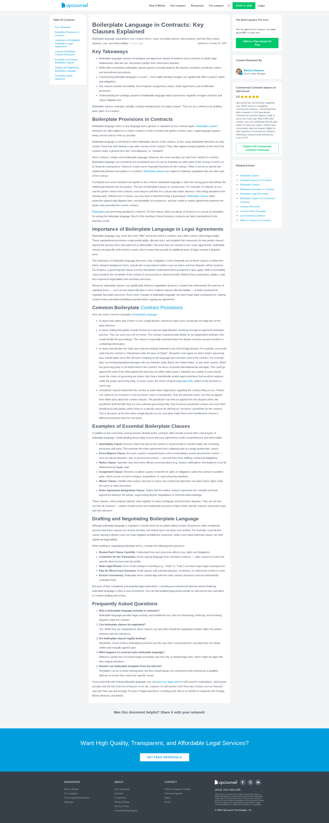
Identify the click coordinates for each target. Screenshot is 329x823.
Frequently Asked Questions (63, 77)
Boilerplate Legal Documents (254, 193)
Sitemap (68, 802)
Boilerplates (98, 211)
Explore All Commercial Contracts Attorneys (257, 148)
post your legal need (168, 681)
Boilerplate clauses (154, 171)
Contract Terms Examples (253, 211)
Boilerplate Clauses (249, 175)
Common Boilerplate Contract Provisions (65, 53)
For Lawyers (216, 5)
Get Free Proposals (164, 757)
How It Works (157, 5)
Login (261, 5)
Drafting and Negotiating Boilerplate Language (67, 69)
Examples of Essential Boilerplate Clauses (66, 61)
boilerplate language (146, 314)
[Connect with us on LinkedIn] (258, 782)
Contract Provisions (162, 307)
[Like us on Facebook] (243, 782)
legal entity (187, 380)
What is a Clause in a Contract (255, 220)
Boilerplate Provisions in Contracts (67, 34)
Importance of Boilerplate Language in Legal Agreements (67, 43)
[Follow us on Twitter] (250, 782)
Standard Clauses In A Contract (255, 180)
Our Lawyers (178, 5)
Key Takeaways (63, 27)
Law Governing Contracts (252, 215)
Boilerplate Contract (250, 184)
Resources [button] (197, 5)
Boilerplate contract (207, 126)
